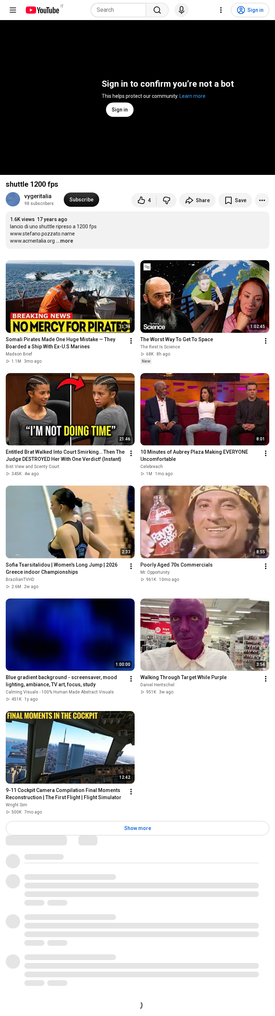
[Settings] (221, 10)
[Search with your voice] (181, 10)
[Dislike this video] (166, 200)
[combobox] (120, 10)
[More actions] (262, 200)
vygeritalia (38, 196)
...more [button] (64, 241)
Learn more (192, 96)
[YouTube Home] (42, 10)
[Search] (157, 10)
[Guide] (13, 10)
